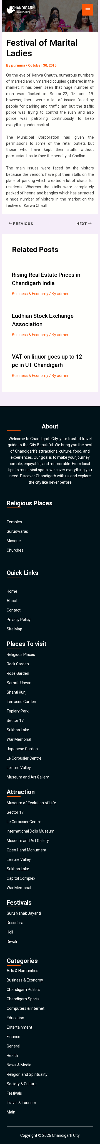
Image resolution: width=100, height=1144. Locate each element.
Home (12, 591)
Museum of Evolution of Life (31, 803)
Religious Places (21, 654)
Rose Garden (18, 673)
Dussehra (15, 922)
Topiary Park (18, 711)
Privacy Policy (19, 619)
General (13, 1046)
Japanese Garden (22, 749)
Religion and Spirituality (27, 1074)
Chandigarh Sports (23, 999)
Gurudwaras (17, 531)
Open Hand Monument (26, 850)
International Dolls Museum (30, 831)
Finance (13, 1036)
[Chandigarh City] (20, 10)
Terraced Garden (21, 701)
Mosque (14, 541)
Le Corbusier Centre (24, 758)
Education (15, 1018)
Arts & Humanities (22, 970)
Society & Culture (22, 1084)
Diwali (12, 941)
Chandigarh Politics (23, 989)
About (12, 600)
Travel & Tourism (21, 1102)
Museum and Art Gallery (28, 777)
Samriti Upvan (19, 683)
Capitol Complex (21, 878)
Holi (10, 932)
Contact (14, 610)
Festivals (14, 1093)
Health (12, 1055)
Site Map (14, 629)
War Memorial (19, 739)
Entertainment (19, 1027)
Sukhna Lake (18, 730)
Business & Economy (30, 293)
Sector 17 (15, 720)
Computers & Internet (25, 1008)
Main (11, 1112)
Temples (14, 522)
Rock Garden (18, 664)
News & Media (19, 1065)
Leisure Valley (19, 767)
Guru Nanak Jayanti (24, 913)
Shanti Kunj (16, 692)
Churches (15, 550)
